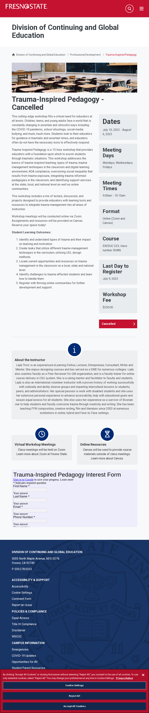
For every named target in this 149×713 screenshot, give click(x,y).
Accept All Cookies (74, 706)
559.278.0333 (23, 569)
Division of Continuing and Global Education (40, 54)
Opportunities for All (24, 662)
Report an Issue (22, 605)
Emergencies (20, 649)
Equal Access (20, 618)
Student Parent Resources (28, 668)
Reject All (74, 696)
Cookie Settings (22, 592)
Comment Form (21, 599)
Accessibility (20, 586)
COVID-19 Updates (24, 655)
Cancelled (108, 324)
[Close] (143, 675)
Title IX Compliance (24, 624)
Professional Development (85, 54)
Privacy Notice (124, 678)
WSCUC (17, 636)
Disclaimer (18, 630)
